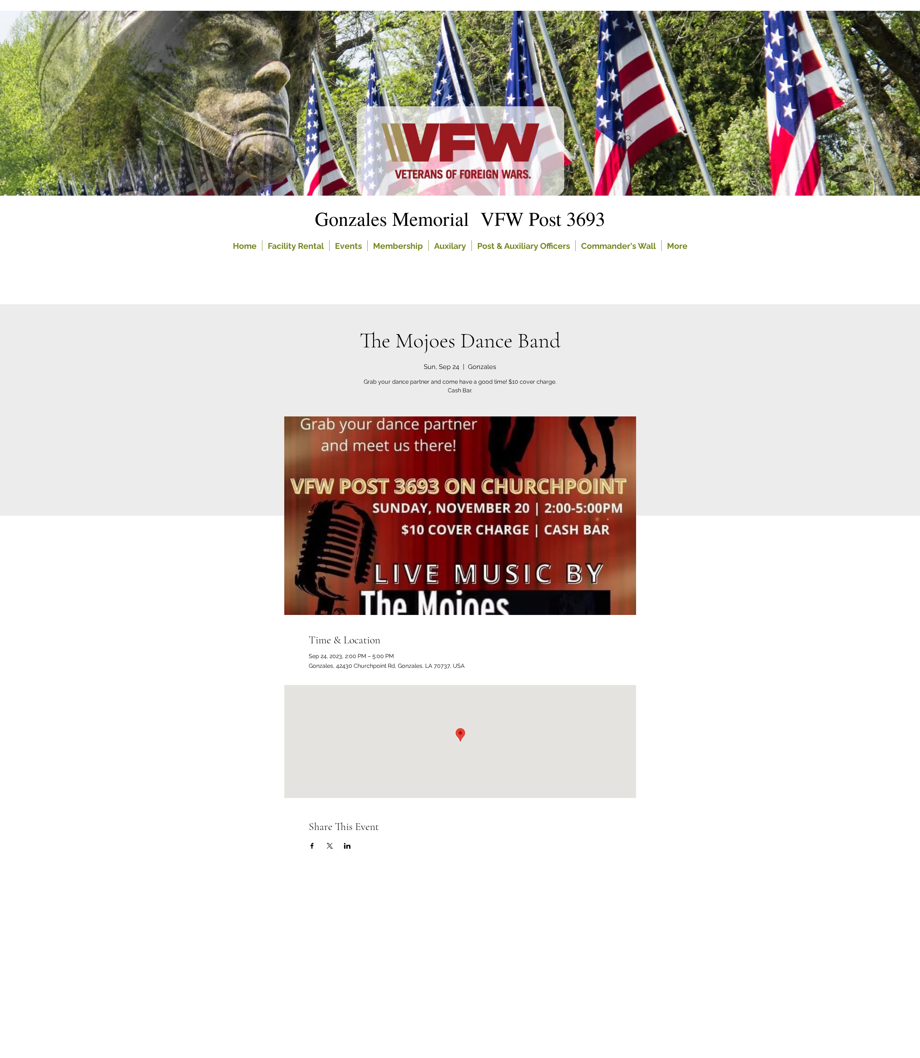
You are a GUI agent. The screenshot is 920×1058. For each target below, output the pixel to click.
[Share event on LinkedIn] (347, 846)
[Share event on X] (329, 846)
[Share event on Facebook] (312, 846)
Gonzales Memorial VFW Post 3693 (460, 218)
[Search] (628, 138)
